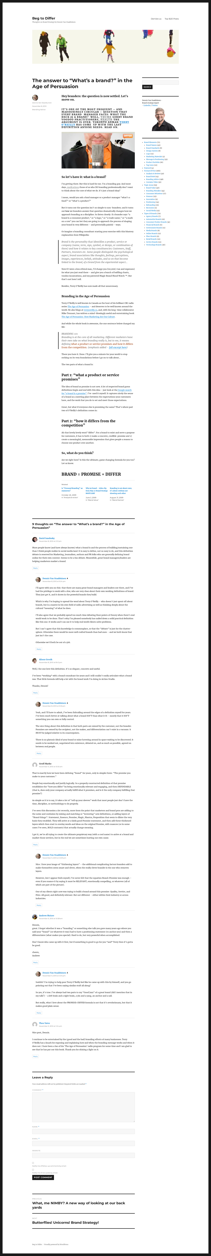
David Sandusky (47, 538)
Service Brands (152, 242)
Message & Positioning (155, 159)
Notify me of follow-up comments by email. (49, 1166)
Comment (37, 1090)
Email (36, 1139)
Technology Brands (153, 245)
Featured (147, 168)
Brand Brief (150, 177)
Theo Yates (44, 1023)
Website (36, 1151)
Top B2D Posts (172, 19)
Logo (148, 154)
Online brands (151, 233)
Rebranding (150, 205)
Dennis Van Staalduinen (42, 103)
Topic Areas (148, 185)
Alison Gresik (45, 659)
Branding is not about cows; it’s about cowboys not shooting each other (121, 490)
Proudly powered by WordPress (56, 1244)
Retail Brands (151, 239)
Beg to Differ (43, 18)
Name (35, 1127)
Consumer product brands (156, 222)
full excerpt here (118, 347)
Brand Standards (152, 148)
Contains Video (152, 182)
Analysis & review (153, 174)
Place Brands (151, 236)
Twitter (155, 105)
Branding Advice (39, 110)
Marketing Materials (154, 157)
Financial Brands (152, 225)
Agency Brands (152, 216)
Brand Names (151, 145)
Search (147, 87)
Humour (149, 196)
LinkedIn (147, 105)
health (106, 119)
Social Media (151, 211)
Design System (152, 151)
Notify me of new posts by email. (45, 1173)
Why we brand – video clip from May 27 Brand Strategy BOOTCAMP (97, 490)
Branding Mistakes (153, 191)
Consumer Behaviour (154, 194)
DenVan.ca (156, 19)
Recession (150, 208)
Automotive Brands (153, 219)
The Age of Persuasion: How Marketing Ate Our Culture (88, 316)
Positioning (150, 202)
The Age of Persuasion (78, 306)
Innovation (150, 199)
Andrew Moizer (46, 915)
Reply (35, 568)
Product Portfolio (152, 162)
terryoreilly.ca (90, 310)
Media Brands (151, 231)
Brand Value (151, 188)
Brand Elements (150, 142)
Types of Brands (150, 214)
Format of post (150, 171)
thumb (106, 117)
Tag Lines (150, 165)
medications (73, 187)
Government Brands (154, 228)
